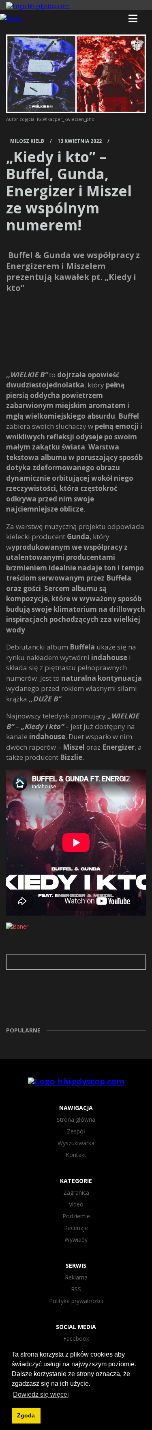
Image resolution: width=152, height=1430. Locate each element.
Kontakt (76, 1155)
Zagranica (76, 1192)
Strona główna (76, 1119)
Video (76, 1204)
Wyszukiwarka (76, 1143)
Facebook (76, 1338)
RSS (76, 1289)
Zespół (76, 1131)
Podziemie (76, 1216)
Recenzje (76, 1228)
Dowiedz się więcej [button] (41, 1394)
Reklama (76, 1277)
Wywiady (76, 1239)
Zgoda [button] (26, 1415)
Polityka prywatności (76, 1301)
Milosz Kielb (27, 141)
